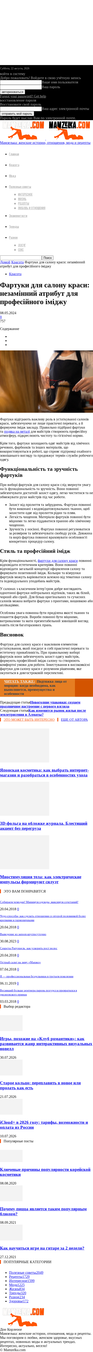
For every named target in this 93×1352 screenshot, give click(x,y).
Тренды (14, 226)
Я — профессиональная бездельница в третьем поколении (36, 976)
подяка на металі (17, 431)
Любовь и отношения (31, 208)
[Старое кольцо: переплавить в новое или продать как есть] (11, 1074)
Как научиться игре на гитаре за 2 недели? (42, 1248)
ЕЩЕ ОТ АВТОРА (74, 719)
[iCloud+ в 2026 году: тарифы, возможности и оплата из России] (11, 1113)
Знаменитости (18, 215)
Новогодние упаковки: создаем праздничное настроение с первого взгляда (40, 704)
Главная (14, 153)
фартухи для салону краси (58, 561)
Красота (14, 164)
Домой (5, 262)
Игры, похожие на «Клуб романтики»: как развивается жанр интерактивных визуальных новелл (46, 1043)
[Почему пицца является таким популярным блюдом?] (11, 1200)
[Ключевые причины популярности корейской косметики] (11, 1161)
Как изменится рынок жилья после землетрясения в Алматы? (43, 712)
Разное (13, 237)
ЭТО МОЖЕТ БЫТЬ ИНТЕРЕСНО (29, 719)
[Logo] (23, 139)
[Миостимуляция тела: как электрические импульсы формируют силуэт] (24, 868)
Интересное (25, 194)
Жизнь (22, 199)
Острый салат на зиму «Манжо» (20, 962)
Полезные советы (20, 186)
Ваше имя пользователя (60, 82)
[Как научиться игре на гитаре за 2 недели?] (11, 1239)
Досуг (22, 245)
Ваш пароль (51, 87)
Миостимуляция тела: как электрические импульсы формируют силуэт (40, 879)
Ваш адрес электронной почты (65, 109)
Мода (12, 175)
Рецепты (23, 203)
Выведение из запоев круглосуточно (23, 934)
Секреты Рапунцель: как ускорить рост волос (28, 948)
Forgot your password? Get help (23, 96)
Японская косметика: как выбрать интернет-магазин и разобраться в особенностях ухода (44, 772)
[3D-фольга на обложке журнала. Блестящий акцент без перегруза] (24, 814)
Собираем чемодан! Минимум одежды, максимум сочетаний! (39, 902)
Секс (21, 249)
